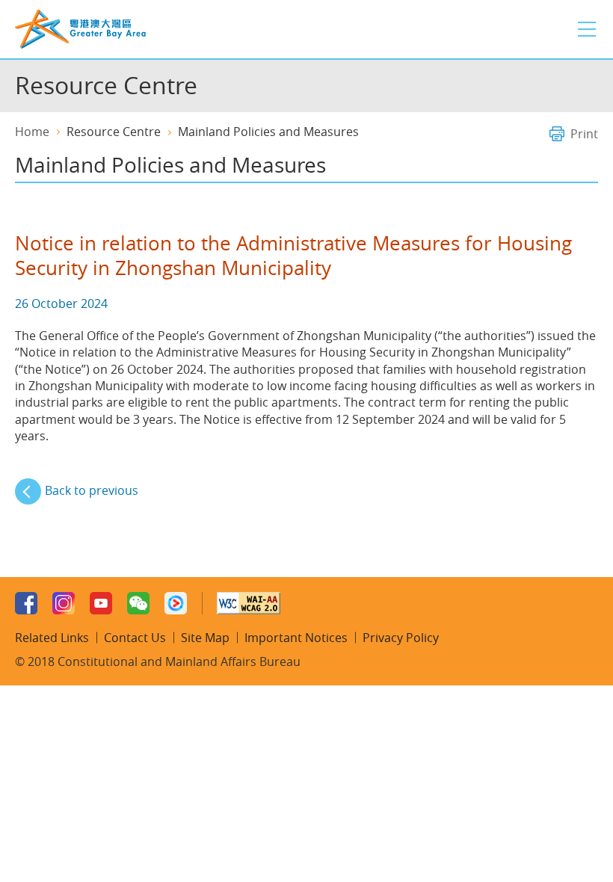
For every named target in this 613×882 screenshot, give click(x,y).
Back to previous (91, 490)
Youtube (101, 603)
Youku (175, 603)
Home (32, 131)
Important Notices (296, 637)
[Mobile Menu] (587, 29)
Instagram (63, 603)
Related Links (52, 637)
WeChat (138, 603)
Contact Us (135, 637)
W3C (248, 603)
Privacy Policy (401, 637)
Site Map (205, 637)
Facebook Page (26, 603)
